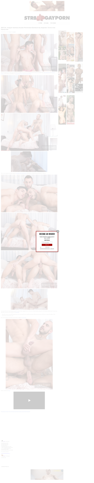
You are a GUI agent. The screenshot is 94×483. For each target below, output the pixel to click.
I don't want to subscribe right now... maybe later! (47, 248)
